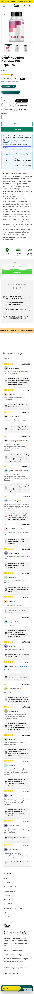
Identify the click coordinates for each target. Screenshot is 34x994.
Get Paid (7, 917)
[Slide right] (32, 49)
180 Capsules (22, 109)
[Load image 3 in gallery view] (25, 48)
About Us (7, 882)
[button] (4, 6)
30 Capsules (8, 101)
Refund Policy (8, 904)
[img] (5, 75)
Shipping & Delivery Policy (13, 908)
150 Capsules (8, 109)
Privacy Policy (9, 895)
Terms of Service (9, 891)
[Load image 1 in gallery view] (8, 48)
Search (6, 878)
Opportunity (8, 912)
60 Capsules (21, 101)
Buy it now (17, 129)
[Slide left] (2, 49)
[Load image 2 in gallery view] (17, 48)
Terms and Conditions (11, 887)
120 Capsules (22, 105)
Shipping (3, 81)
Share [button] (5, 70)
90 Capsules (7, 105)
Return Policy (8, 900)
